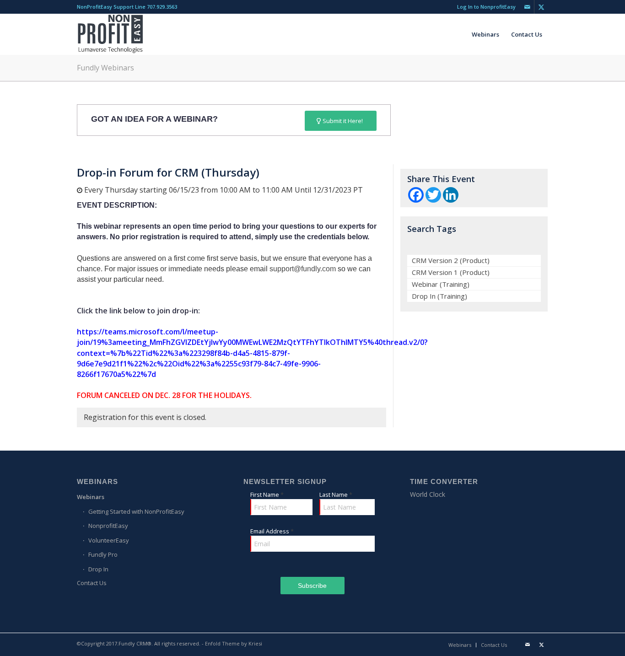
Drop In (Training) (439, 296)
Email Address (272, 531)
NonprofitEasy (108, 526)
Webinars (90, 497)
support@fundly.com (302, 269)
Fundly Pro (103, 554)
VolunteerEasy (108, 540)
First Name (267, 494)
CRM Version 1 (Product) (451, 272)
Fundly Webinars (105, 68)
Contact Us (92, 583)
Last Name (335, 494)
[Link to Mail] (527, 7)
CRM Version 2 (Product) (451, 260)
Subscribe (312, 585)
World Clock (427, 494)
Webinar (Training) (440, 284)
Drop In (98, 569)
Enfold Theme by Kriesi (233, 643)
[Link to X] (541, 7)
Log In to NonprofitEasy (486, 6)
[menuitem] (484, 7)
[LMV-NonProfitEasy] (110, 34)
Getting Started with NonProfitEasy (136, 511)
